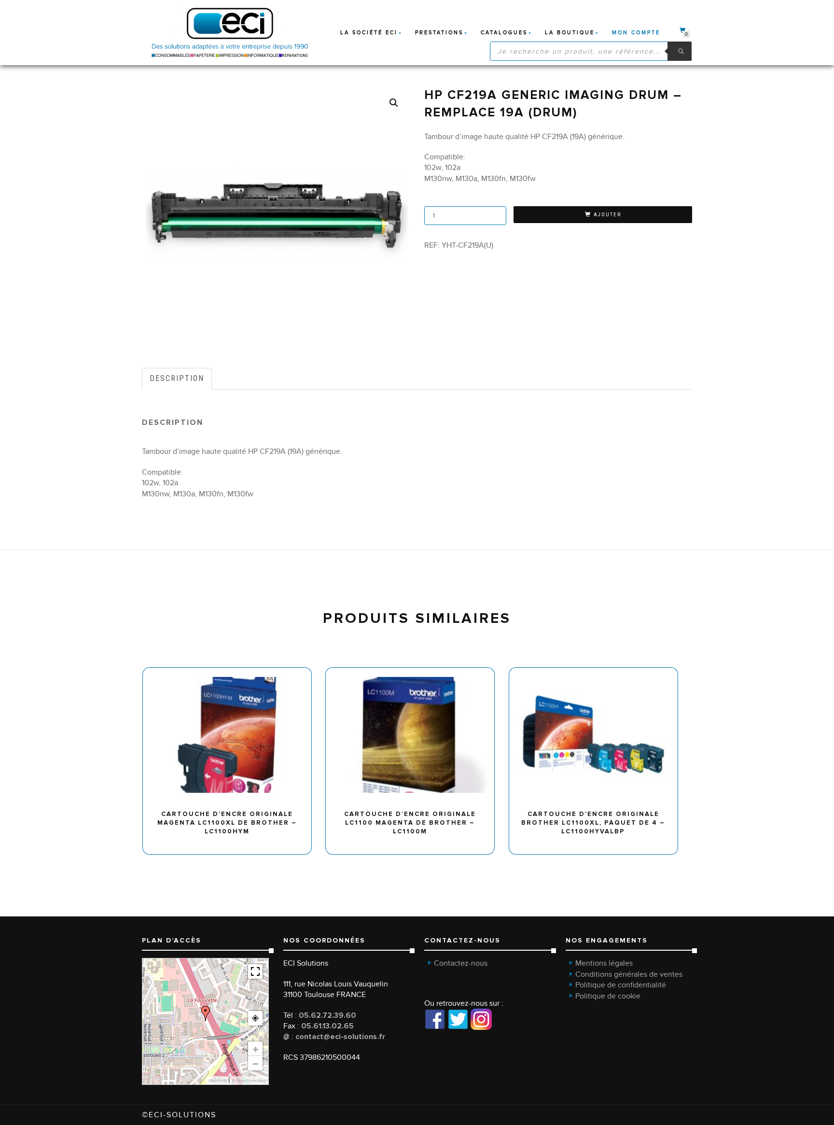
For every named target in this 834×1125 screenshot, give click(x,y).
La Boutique (570, 32)
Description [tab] (177, 378)
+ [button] (255, 1048)
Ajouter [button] (231, 671)
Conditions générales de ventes (628, 974)
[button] (394, 103)
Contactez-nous (460, 963)
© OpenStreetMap (249, 1080)
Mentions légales (604, 963)
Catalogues (504, 32)
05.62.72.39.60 (327, 1015)
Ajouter (607, 214)
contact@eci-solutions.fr (340, 1036)
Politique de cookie (607, 996)
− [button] (255, 1063)
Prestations (439, 32)
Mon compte (636, 32)
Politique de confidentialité (620, 985)
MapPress (217, 1080)
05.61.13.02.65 (327, 1026)
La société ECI (369, 32)
